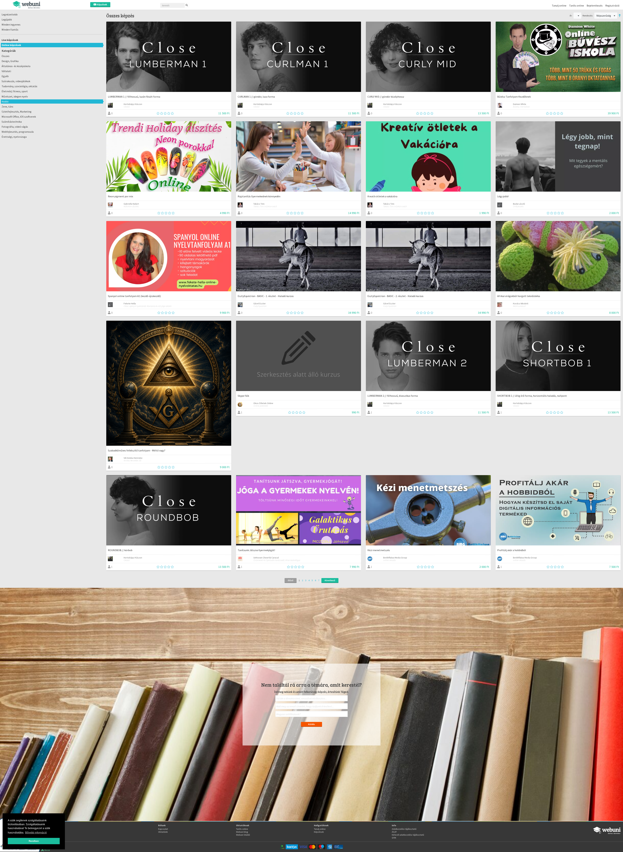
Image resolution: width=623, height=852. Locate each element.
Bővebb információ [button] (36, 832)
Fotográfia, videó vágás (15, 126)
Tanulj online (559, 5)
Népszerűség (603, 15)
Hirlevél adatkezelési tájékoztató (408, 834)
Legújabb (7, 19)
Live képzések (10, 40)
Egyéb (5, 76)
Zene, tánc (7, 106)
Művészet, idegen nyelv (15, 96)
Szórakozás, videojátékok (16, 81)
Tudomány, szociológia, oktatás (19, 86)
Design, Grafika (10, 61)
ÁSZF (394, 831)
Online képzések (11, 45)
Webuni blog (242, 831)
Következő (330, 580)
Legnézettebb (10, 14)
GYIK (394, 837)
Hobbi (5, 101)
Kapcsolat (163, 828)
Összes (5, 56)
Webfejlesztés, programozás (18, 131)
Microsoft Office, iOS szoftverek (19, 116)
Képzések (101, 4)
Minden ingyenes (11, 24)
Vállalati (6, 71)
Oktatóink (163, 831)
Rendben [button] (34, 841)
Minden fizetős (10, 29)
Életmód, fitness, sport (15, 91)
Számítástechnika (12, 121)
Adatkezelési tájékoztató (404, 828)
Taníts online (576, 5)
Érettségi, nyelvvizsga (14, 136)
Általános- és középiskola (16, 66)
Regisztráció (612, 5)
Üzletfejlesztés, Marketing (16, 111)
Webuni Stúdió (243, 834)
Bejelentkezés (595, 5)
